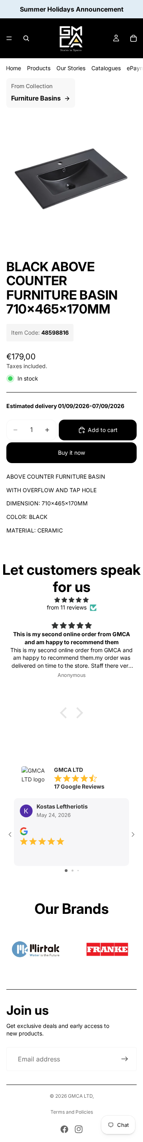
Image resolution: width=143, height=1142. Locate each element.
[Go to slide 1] (66, 870)
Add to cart (103, 429)
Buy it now (71, 452)
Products (38, 68)
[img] (71, 600)
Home (13, 68)
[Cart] (133, 38)
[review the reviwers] (24, 831)
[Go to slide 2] (72, 871)
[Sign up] (124, 1059)
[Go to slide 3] (78, 870)
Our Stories (70, 68)
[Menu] (9, 38)
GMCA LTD (80, 1096)
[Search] (26, 38)
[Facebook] (64, 1129)
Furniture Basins (36, 98)
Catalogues (106, 68)
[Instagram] (78, 1129)
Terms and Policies (71, 1112)
